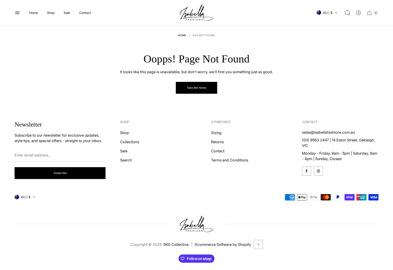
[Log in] (358, 13)
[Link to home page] (196, 224)
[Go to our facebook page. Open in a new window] (306, 171)
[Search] (348, 13)
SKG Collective (176, 244)
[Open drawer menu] (17, 13)
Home (182, 35)
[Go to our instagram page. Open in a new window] (318, 171)
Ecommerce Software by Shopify (223, 244)
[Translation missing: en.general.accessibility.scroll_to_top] (258, 244)
